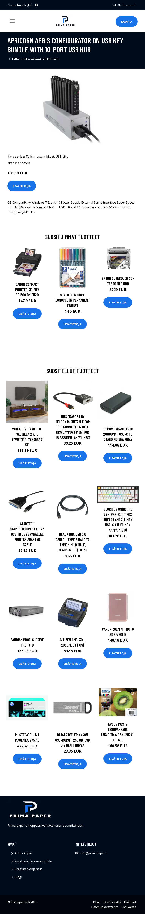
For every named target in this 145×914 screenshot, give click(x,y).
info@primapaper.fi (124, 5)
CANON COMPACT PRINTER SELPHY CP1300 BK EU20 (27, 289)
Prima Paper (23, 853)
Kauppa (126, 21)
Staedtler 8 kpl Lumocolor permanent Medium (72, 300)
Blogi (18, 877)
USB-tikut (53, 59)
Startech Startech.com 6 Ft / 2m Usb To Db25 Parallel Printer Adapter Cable (27, 534)
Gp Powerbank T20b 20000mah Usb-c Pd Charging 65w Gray (118, 434)
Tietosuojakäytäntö (105, 907)
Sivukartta (129, 907)
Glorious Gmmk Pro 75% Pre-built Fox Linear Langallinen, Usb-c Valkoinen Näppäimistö (117, 519)
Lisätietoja (22, 186)
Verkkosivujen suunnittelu (33, 861)
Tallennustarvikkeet (27, 59)
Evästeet (130, 902)
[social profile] (36, 5)
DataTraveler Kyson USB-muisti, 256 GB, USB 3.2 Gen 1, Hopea (72, 739)
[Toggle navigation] (12, 21)
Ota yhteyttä (112, 902)
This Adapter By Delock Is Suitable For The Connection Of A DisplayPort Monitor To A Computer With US (72, 427)
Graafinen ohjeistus (28, 869)
